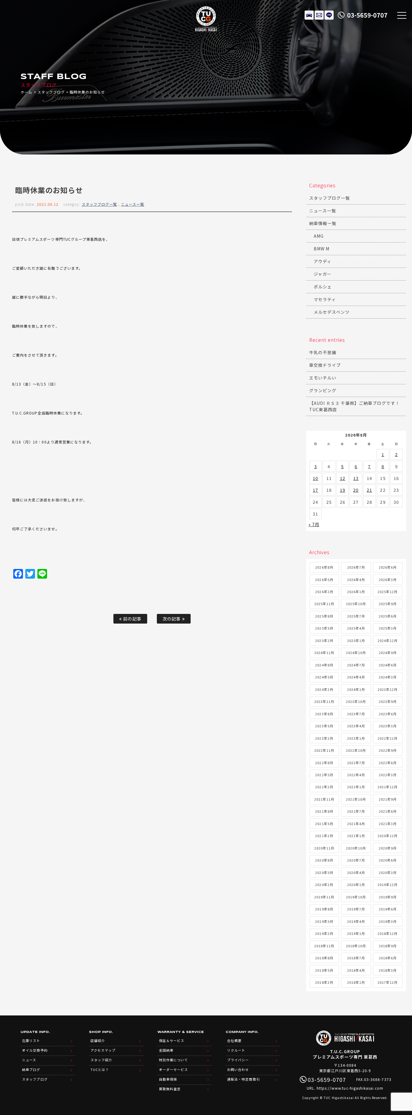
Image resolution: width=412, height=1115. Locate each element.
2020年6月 (388, 860)
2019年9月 (388, 896)
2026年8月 (324, 567)
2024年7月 (356, 664)
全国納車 (166, 1050)
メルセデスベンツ (332, 312)
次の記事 (172, 618)
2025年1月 (356, 640)
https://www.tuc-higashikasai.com (350, 1088)
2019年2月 (324, 933)
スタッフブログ (51, 91)
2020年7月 (356, 860)
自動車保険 (168, 1079)
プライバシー (238, 1059)
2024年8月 (324, 664)
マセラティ (325, 299)
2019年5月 (324, 921)
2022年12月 (388, 738)
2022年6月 (388, 762)
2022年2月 (324, 786)
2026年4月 (356, 579)
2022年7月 (356, 762)
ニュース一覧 (132, 204)
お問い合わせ (238, 1069)
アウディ (322, 261)
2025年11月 (324, 603)
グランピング (322, 390)
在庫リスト (309, 15)
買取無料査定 (170, 1088)
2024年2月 (324, 689)
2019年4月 (356, 921)
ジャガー (322, 274)
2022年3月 (388, 774)
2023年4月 (356, 725)
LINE (329, 15)
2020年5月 (324, 872)
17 (315, 490)
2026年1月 (356, 591)
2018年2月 (324, 982)
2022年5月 (324, 774)
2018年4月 (356, 970)
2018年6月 (388, 957)
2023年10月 (356, 701)
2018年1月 (356, 982)
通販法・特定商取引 (243, 1079)
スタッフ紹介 (101, 1059)
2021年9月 (388, 799)
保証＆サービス (171, 1040)
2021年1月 (356, 835)
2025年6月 (388, 616)
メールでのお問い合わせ (319, 15)
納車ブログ (31, 1069)
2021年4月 (356, 823)
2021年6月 (388, 811)
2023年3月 (388, 725)
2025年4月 (356, 628)
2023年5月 (324, 725)
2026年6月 (388, 567)
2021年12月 (388, 786)
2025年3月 (388, 628)
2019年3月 (388, 921)
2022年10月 (356, 750)
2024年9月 (388, 652)
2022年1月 (356, 786)
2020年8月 (324, 860)
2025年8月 (324, 616)
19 (342, 490)
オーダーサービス (173, 1069)
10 (315, 478)
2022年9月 (388, 750)
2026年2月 (324, 591)
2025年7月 (356, 616)
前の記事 (131, 618)
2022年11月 (324, 750)
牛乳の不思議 (322, 352)
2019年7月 (356, 909)
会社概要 (234, 1040)
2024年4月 (356, 677)
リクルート (236, 1050)
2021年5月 (324, 823)
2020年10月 (356, 848)
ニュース (29, 1059)
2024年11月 (324, 652)
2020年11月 (324, 848)
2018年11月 (324, 945)
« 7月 (314, 524)
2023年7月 (356, 713)
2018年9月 (388, 945)
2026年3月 (388, 579)
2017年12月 (388, 982)
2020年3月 (388, 872)
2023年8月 (324, 713)
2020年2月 (324, 884)
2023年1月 (356, 738)
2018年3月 (388, 970)
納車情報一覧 (322, 223)
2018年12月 (388, 933)
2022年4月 (356, 774)
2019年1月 (356, 933)
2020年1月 (356, 884)
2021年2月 (324, 835)
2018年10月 (356, 945)
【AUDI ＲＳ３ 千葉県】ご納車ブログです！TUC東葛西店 (354, 406)
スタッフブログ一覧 (99, 204)
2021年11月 (324, 799)
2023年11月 (324, 701)
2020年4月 (356, 872)
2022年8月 (324, 762)
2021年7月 (356, 811)
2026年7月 (356, 567)
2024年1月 (356, 689)
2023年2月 (324, 738)
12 (342, 478)
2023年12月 (388, 689)
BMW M (321, 249)
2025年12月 (388, 591)
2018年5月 (324, 970)
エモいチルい (322, 378)
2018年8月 (324, 957)
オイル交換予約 (34, 1050)
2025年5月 (324, 628)
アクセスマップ (103, 1050)
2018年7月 (356, 957)
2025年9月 (388, 603)
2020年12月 (388, 835)
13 (356, 478)
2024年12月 (388, 640)
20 (356, 490)
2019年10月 (356, 896)
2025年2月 (324, 640)
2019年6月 (388, 909)
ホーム (26, 91)
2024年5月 (324, 677)
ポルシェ (323, 287)
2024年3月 (388, 677)
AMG (319, 236)
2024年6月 (388, 664)
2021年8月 (324, 811)
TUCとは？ (99, 1069)
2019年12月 (388, 884)
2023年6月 (388, 713)
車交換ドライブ (325, 365)
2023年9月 (388, 701)
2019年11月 (324, 896)
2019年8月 (324, 909)
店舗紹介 (97, 1040)
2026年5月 (324, 579)
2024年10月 (356, 652)
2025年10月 (356, 603)
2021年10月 (356, 799)
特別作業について (173, 1059)
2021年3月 (388, 823)
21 (369, 490)
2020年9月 (388, 848)
